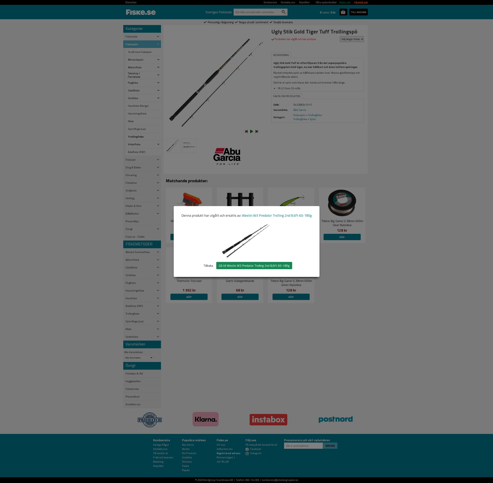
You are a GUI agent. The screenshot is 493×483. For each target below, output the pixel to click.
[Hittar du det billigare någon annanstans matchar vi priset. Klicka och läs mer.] (150, 417)
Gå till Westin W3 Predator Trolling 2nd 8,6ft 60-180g (254, 265)
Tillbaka (208, 265)
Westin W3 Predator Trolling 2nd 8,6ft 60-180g (277, 215)
